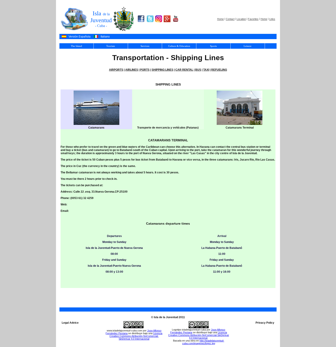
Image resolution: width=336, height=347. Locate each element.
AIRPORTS (116, 69)
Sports (213, 46)
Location (241, 19)
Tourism (110, 46)
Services (145, 46)
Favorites (253, 19)
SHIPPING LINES (162, 69)
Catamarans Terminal (240, 127)
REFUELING (219, 69)
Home (220, 19)
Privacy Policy (265, 322)
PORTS (144, 69)
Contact (230, 19)
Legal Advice (70, 322)
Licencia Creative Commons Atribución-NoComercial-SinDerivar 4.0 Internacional (136, 336)
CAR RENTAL (184, 69)
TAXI (206, 69)
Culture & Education (179, 46)
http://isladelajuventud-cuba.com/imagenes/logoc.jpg (203, 342)
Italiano (105, 36)
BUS (198, 69)
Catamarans (96, 127)
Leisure (247, 46)
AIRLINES (131, 69)
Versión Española (80, 36)
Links (272, 19)
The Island (76, 46)
